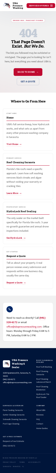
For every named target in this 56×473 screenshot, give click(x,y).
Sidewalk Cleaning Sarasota (15, 419)
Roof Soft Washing (44, 367)
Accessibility (34, 462)
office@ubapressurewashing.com (24, 327)
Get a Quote (28, 81)
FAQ (38, 419)
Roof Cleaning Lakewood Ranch (43, 381)
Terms (22, 462)
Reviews (40, 414)
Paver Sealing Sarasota (13, 410)
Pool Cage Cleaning (11, 423)
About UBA (40, 410)
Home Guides (42, 428)
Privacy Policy (9, 462)
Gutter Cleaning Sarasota (13, 414)
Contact (39, 423)
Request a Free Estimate (13, 441)
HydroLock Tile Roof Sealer (42, 396)
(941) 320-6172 (9, 445)
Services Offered (39, 5)
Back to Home (28, 71)
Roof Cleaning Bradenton (42, 388)
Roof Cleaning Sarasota (42, 373)
